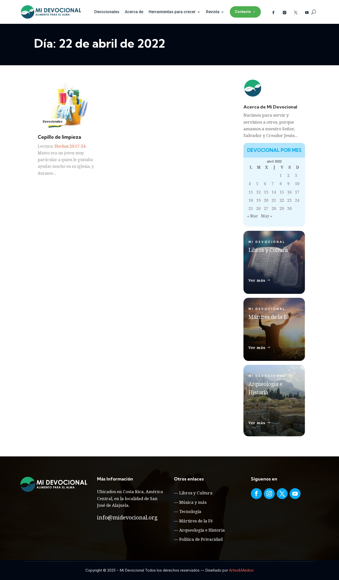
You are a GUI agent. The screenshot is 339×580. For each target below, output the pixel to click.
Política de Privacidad (201, 539)
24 (297, 200)
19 (258, 200)
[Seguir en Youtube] (295, 493)
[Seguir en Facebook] (256, 493)
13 (266, 192)
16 (289, 192)
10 (297, 183)
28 (273, 208)
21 (273, 200)
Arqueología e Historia (202, 530)
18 (250, 200)
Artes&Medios (241, 570)
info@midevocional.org (127, 517)
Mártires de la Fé (196, 521)
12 (258, 192)
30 (289, 208)
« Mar (252, 216)
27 (266, 208)
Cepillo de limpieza (59, 137)
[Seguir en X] (282, 493)
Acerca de (134, 11)
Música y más (192, 502)
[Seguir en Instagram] (269, 493)
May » (266, 216)
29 (281, 208)
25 (250, 208)
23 (289, 200)
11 (250, 192)
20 (266, 200)
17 (297, 192)
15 (281, 192)
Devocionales (106, 11)
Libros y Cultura (195, 493)
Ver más (257, 280)
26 (258, 208)
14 (273, 192)
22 (281, 200)
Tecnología (190, 511)
